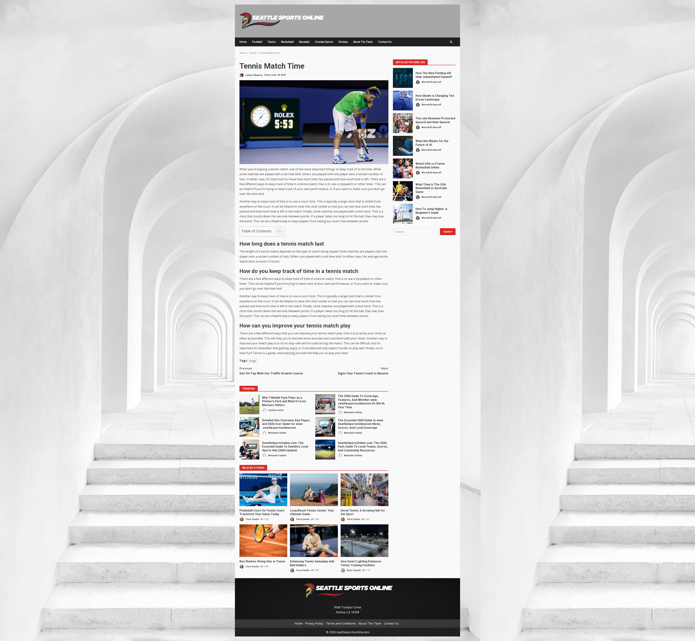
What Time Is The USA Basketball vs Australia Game (403, 191)
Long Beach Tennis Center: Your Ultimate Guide (314, 489)
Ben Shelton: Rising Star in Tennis (263, 540)
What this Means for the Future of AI (403, 146)
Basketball (287, 41)
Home (243, 41)
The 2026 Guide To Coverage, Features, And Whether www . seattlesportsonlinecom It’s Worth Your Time (325, 404)
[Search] (451, 41)
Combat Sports (324, 41)
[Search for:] (416, 231)
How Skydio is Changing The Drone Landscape (403, 100)
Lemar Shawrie (254, 74)
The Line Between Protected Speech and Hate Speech (403, 123)
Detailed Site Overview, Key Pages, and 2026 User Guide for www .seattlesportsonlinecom (249, 427)
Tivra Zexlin (252, 519)
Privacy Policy (314, 623)
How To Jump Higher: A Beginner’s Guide (403, 214)
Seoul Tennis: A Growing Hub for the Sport (364, 489)
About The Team (363, 41)
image (252, 360)
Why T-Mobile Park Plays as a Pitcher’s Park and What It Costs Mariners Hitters (249, 404)
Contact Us (385, 41)
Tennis (272, 41)
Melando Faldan (352, 412)
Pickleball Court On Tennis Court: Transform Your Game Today (263, 489)
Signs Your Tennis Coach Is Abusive (363, 370)
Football (257, 41)
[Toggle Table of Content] (277, 231)
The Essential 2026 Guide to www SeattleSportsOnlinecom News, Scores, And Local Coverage (325, 427)
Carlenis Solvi (276, 410)
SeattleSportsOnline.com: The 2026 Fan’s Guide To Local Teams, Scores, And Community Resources (325, 450)
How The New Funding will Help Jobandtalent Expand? (403, 78)
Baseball (304, 41)
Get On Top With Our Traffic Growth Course (271, 370)
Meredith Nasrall (431, 81)
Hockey (343, 41)
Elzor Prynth (353, 570)
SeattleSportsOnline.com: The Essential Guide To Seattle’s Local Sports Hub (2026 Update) (249, 450)
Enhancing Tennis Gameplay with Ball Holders (314, 540)
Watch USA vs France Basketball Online (403, 168)
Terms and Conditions (341, 623)
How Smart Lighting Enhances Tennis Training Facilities (364, 540)
